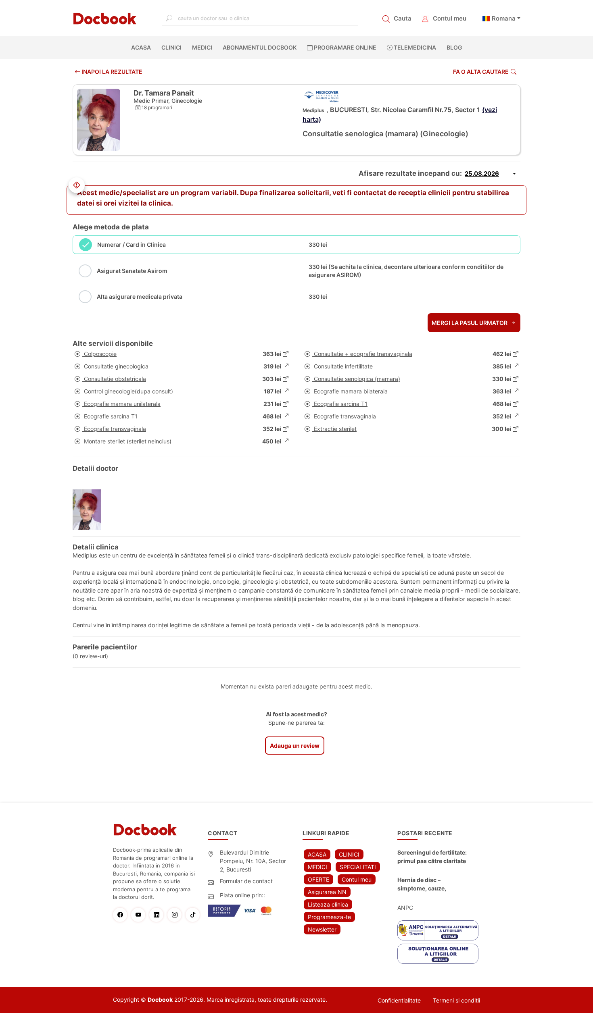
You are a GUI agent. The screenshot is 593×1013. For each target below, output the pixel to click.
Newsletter (322, 929)
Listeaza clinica (328, 904)
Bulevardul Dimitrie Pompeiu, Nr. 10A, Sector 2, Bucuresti (253, 861)
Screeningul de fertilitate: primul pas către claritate (432, 856)
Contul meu (449, 18)
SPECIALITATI (358, 866)
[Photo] (90, 509)
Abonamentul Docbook (259, 47)
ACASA (142, 47)
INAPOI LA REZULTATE (111, 71)
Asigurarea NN (327, 891)
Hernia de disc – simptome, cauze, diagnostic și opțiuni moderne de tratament (428, 884)
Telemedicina (414, 47)
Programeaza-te (329, 916)
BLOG (454, 47)
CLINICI (171, 47)
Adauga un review (294, 745)
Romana (504, 18)
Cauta (402, 18)
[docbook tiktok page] (195, 915)
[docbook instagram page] (176, 915)
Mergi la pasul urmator (470, 322)
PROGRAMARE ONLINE (344, 47)
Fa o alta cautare (481, 71)
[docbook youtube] (140, 915)
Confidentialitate (399, 1000)
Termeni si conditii (456, 1000)
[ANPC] (437, 930)
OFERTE (318, 879)
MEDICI (202, 47)
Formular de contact (246, 881)
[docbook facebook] (122, 915)
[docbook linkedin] (158, 915)
